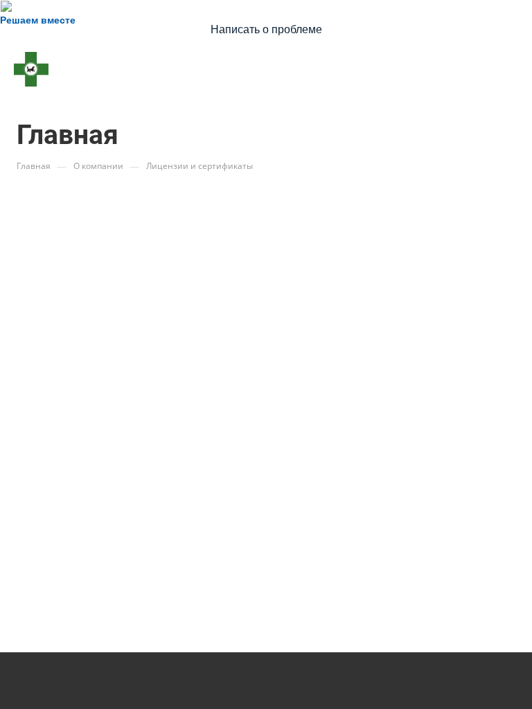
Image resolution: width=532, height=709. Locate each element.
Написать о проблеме (266, 29)
